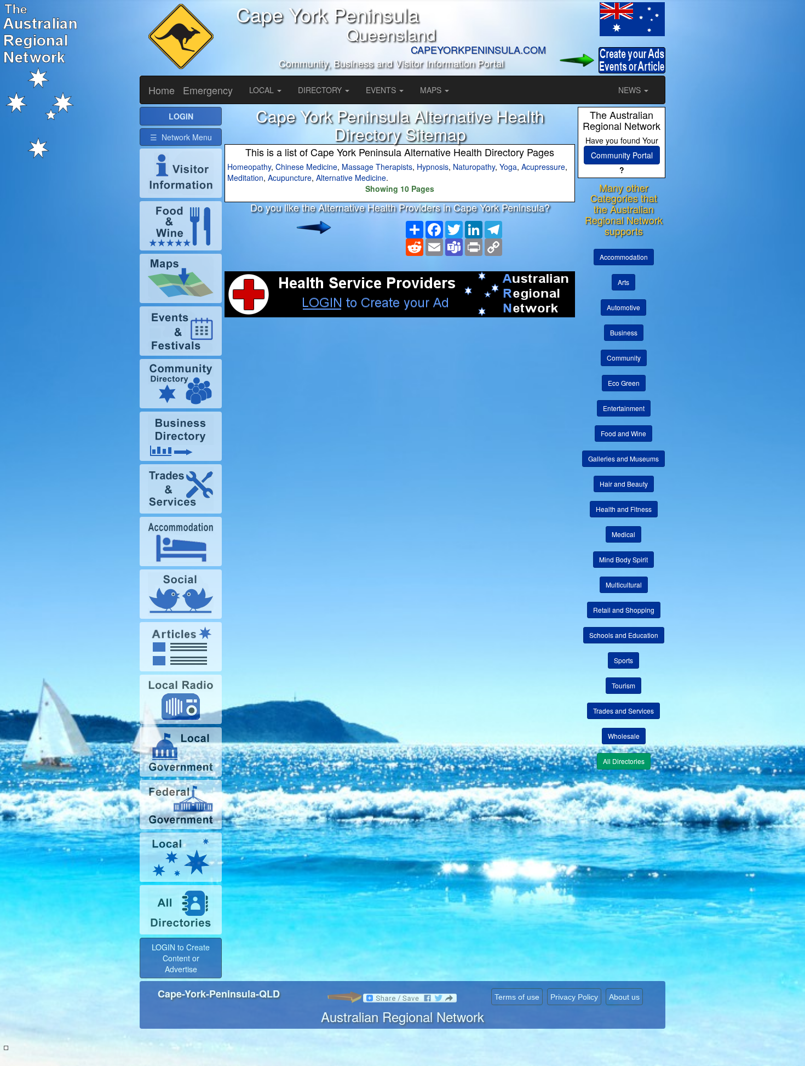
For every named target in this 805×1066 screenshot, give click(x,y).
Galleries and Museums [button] (623, 458)
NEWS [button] (630, 89)
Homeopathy (249, 166)
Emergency (208, 90)
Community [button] (624, 357)
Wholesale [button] (624, 735)
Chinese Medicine (306, 166)
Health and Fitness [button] (624, 509)
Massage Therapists (377, 166)
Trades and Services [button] (623, 710)
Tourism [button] (623, 685)
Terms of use (517, 997)
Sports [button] (623, 660)
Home (161, 90)
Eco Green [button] (624, 382)
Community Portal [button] (622, 155)
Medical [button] (623, 534)
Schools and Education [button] (623, 635)
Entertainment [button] (624, 408)
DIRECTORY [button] (321, 89)
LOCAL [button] (262, 89)
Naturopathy (474, 166)
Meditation (245, 177)
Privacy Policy (574, 997)
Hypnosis (433, 166)
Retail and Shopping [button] (623, 609)
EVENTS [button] (382, 89)
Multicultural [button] (624, 584)
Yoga (508, 166)
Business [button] (623, 332)
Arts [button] (623, 282)
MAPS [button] (432, 89)
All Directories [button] (624, 761)
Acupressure (543, 166)
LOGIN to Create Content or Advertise (181, 958)
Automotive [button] (623, 307)
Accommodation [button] (624, 256)
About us (624, 997)
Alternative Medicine (351, 177)
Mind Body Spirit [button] (623, 559)
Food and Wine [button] (623, 433)
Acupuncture (290, 177)
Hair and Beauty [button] (624, 483)
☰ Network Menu (181, 137)
